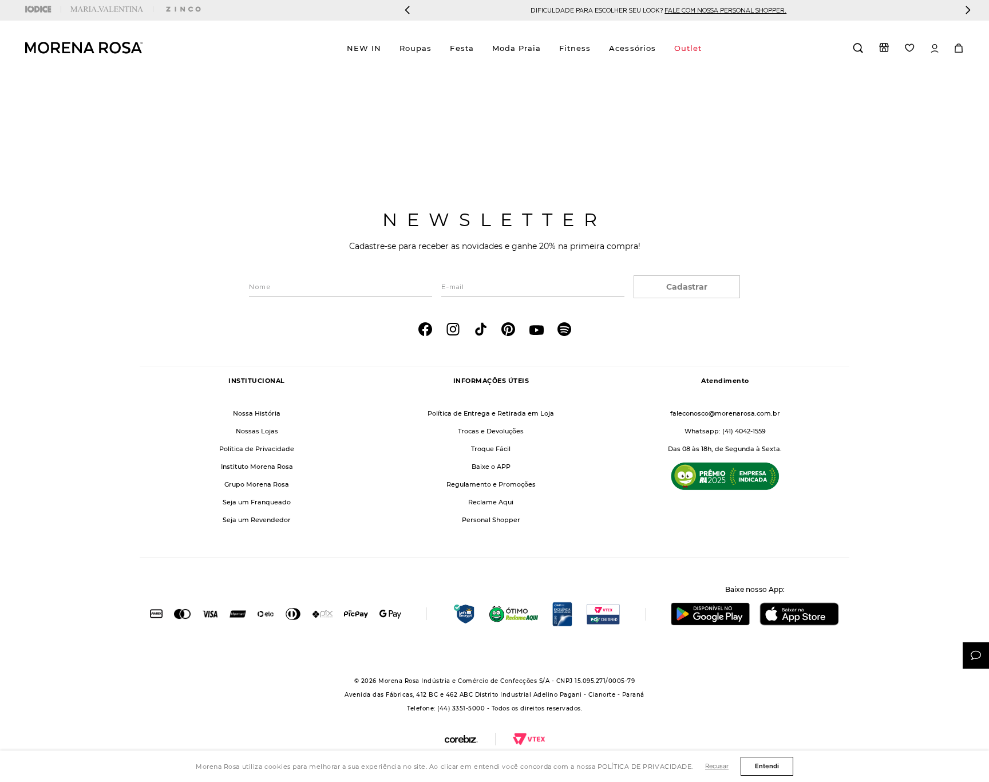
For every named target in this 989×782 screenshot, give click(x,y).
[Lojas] (884, 47)
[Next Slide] (967, 10)
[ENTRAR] (935, 48)
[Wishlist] (910, 48)
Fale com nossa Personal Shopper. (539, 10)
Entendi (767, 766)
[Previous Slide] (407, 10)
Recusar (717, 766)
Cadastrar (686, 287)
